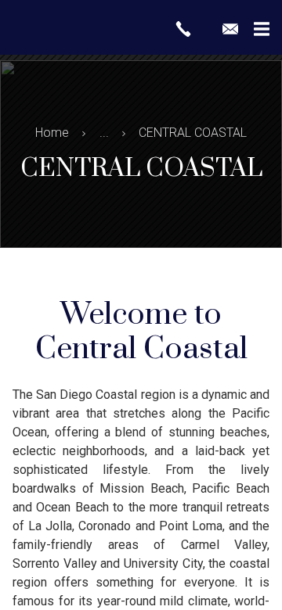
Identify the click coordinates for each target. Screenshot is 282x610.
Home (52, 132)
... (104, 132)
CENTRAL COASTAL (193, 132)
